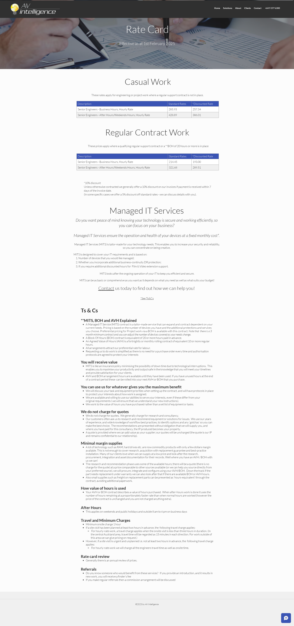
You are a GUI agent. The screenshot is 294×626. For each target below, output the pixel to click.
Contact (106, 288)
